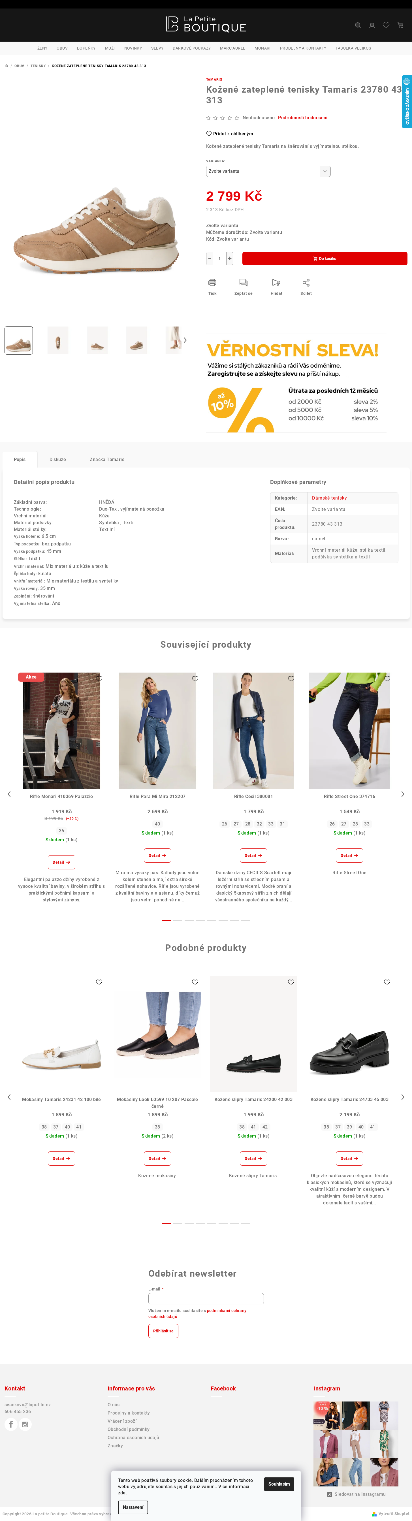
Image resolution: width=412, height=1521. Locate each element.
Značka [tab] (107, 459)
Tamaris (214, 80)
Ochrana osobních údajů (133, 1437)
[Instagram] (25, 1424)
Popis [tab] (20, 459)
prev (9, 794)
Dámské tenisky (329, 498)
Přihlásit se (163, 1331)
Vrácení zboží (122, 1421)
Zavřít (238, 349)
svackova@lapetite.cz (28, 1404)
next (402, 794)
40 (157, 824)
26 (224, 824)
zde (122, 1493)
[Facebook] (11, 1424)
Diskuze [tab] (58, 459)
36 (61, 830)
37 (56, 1127)
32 (259, 824)
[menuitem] (42, 48)
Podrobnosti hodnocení (302, 117)
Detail (58, 862)
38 (44, 1127)
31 (282, 824)
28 (248, 824)
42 (265, 1127)
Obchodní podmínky (129, 1429)
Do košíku (327, 258)
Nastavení (133, 1507)
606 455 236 (18, 1411)
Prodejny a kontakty (129, 1413)
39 (349, 1127)
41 (79, 1127)
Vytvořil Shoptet (394, 1513)
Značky (115, 1446)
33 (271, 824)
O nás (114, 1404)
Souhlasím (279, 1484)
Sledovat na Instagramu (360, 1494)
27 (236, 824)
